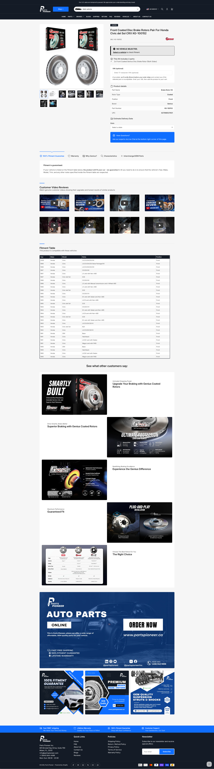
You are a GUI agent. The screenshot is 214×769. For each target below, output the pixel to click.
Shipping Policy (114, 741)
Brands (79, 16)
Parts (70, 16)
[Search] (162, 9)
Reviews (117, 16)
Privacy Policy (113, 747)
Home (64, 16)
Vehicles (125, 16)
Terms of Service (115, 750)
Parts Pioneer (49, 765)
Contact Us (146, 16)
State (112, 123)
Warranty (75, 156)
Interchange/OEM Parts (134, 156)
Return (104, 16)
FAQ (110, 16)
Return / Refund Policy (117, 744)
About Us (136, 16)
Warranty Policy (114, 752)
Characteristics (110, 156)
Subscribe (167, 751)
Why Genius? (91, 156)
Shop (60, 9)
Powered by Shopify (61, 765)
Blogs (88, 16)
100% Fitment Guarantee (53, 156)
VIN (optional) (118, 68)
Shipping (96, 16)
